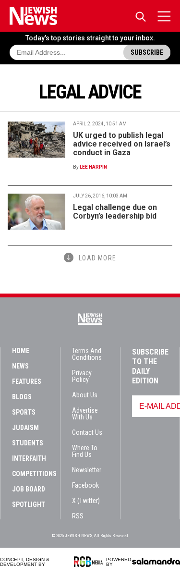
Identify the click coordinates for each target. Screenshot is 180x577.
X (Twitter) (86, 500)
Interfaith (29, 458)
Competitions (34, 474)
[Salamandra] (156, 561)
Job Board (28, 489)
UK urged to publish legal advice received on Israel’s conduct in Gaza (121, 144)
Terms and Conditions (87, 354)
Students (27, 443)
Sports (24, 412)
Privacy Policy (82, 376)
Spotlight (28, 504)
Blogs (22, 397)
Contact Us (87, 432)
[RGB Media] (90, 561)
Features (26, 381)
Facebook (85, 485)
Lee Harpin (93, 167)
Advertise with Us (85, 413)
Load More (97, 258)
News (20, 366)
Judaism (25, 427)
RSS (78, 516)
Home (20, 351)
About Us (84, 395)
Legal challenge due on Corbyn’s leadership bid (115, 212)
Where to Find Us (84, 451)
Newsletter (86, 470)
